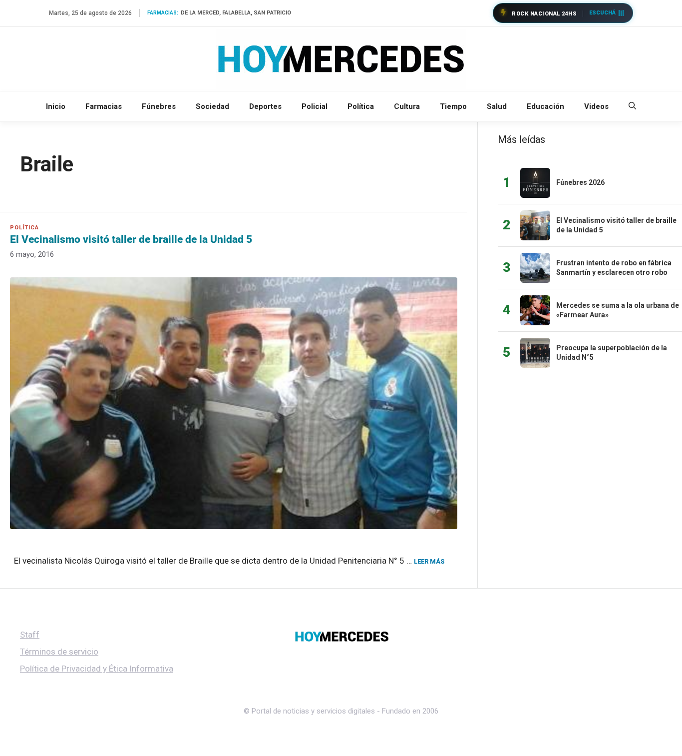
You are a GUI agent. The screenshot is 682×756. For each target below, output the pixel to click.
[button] (632, 106)
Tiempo (453, 106)
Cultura (407, 106)
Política (360, 106)
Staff (29, 635)
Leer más (429, 561)
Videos (596, 106)
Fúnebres (159, 106)
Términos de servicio (59, 652)
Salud (497, 106)
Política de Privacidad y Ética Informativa (96, 669)
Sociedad (212, 106)
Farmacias (103, 106)
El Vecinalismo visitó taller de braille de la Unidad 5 (131, 239)
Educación (545, 106)
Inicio (55, 106)
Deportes (265, 106)
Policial (315, 106)
